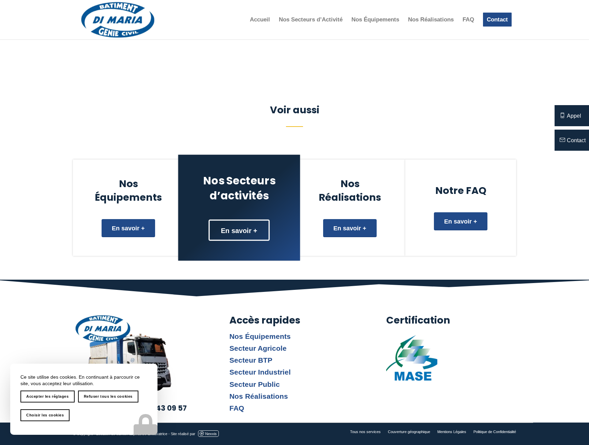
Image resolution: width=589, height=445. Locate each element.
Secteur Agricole (258, 348)
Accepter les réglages (47, 396)
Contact (576, 140)
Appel (574, 116)
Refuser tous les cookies (108, 396)
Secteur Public (254, 384)
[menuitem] (259, 19)
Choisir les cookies (45, 415)
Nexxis (211, 434)
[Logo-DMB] (118, 19)
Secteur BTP (250, 360)
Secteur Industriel (260, 372)
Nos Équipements (260, 336)
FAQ (236, 408)
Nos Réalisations (258, 396)
